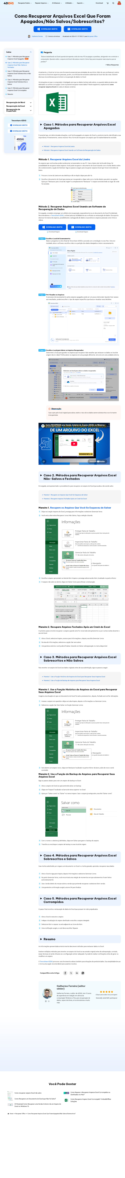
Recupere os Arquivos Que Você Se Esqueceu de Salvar (80, 507)
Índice (8, 52)
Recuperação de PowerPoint (13, 110)
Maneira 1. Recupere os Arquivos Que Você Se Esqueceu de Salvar (66, 495)
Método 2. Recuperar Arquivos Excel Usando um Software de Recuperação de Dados (72, 150)
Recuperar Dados (24, 3)
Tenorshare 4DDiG (57, 215)
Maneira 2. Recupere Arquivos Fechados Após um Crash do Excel (65, 499)
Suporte (79, 3)
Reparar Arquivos (41, 3)
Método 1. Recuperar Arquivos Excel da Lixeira (59, 146)
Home (11, 1113)
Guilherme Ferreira (37, 36)
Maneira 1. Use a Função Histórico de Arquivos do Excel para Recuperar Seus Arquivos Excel (74, 677)
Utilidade (68, 3)
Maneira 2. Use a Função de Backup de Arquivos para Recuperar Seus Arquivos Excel (72, 680)
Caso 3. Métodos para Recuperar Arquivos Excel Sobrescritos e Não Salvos (19, 73)
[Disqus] (62, 1042)
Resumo (10, 94)
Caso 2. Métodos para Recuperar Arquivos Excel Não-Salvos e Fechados (18, 65)
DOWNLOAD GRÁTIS (49, 29)
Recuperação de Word (15, 102)
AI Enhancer (56, 3)
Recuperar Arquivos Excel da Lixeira (70, 159)
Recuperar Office (92, 36)
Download (99, 3)
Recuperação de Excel (15, 106)
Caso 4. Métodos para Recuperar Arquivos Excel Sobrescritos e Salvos (18, 82)
